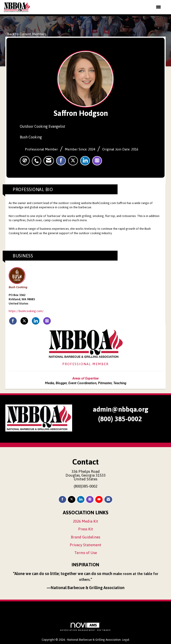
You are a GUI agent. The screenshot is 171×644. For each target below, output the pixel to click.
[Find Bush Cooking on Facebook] (13, 321)
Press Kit (85, 529)
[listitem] (37, 158)
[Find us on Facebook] (62, 499)
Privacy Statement (85, 545)
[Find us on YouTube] (99, 499)
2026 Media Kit (85, 521)
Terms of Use (85, 552)
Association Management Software (85, 630)
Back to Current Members (27, 34)
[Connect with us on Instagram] (90, 499)
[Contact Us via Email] (108, 499)
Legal (125, 639)
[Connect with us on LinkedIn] (81, 499)
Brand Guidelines (85, 537)
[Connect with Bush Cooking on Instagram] (47, 321)
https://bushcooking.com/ (26, 311)
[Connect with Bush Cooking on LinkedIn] (35, 321)
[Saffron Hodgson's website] (25, 160)
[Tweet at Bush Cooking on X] (24, 321)
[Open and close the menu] (98, 7)
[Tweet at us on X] (71, 499)
